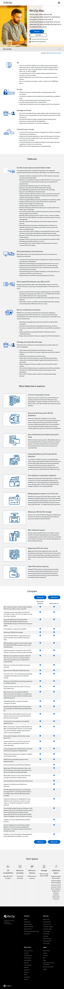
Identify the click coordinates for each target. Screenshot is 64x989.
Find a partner (27, 965)
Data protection (47, 938)
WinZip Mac (7, 49)
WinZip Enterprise (28, 926)
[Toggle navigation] (59, 49)
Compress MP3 (47, 941)
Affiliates (26, 967)
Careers (26, 979)
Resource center (28, 950)
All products (27, 933)
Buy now (36, 31)
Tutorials (26, 953)
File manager (46, 931)
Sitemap (26, 972)
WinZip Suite (27, 921)
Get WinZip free (28, 955)
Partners (26, 962)
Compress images (47, 926)
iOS (54, 53)
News (25, 974)
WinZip (26, 919)
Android (58, 53)
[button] (38, 41)
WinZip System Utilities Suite (31, 931)
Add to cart (40, 597)
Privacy (45, 953)
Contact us (27, 970)
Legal (44, 960)
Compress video (47, 929)
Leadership (27, 977)
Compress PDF (47, 921)
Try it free (38, 35)
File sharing (46, 933)
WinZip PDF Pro (28, 929)
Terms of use (46, 950)
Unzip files (45, 936)
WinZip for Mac (28, 924)
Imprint (45, 969)
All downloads (27, 958)
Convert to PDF (47, 924)
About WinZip (27, 960)
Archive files (46, 943)
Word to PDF (46, 919)
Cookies (45, 955)
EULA (44, 958)
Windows (49, 53)
